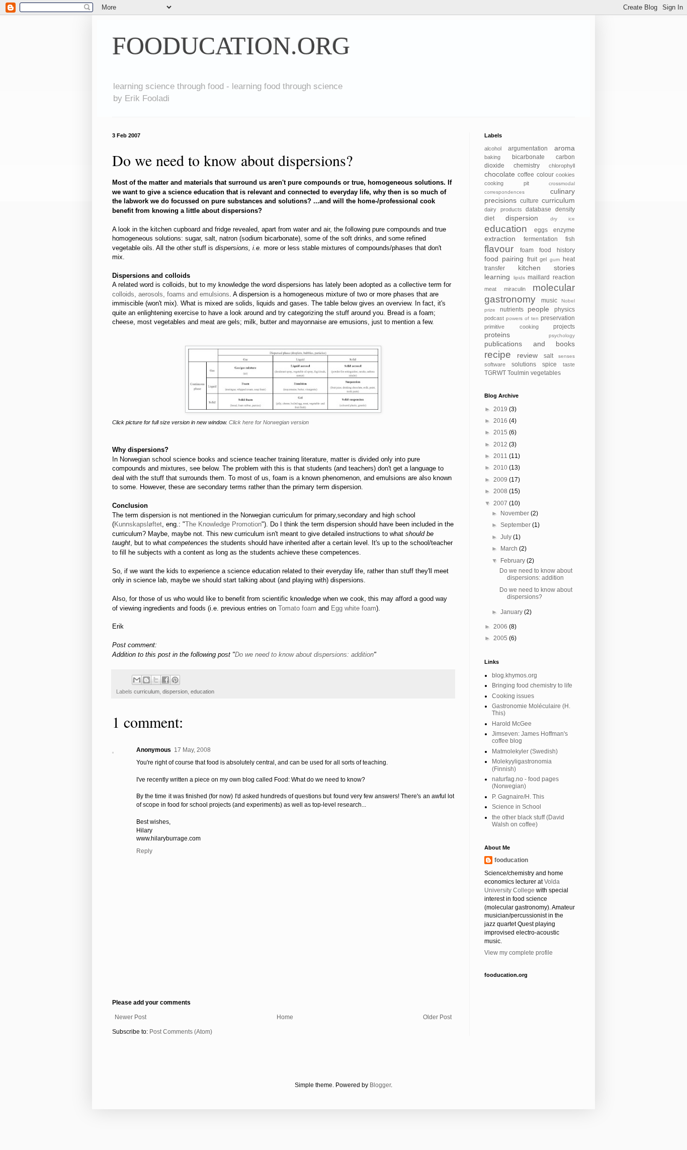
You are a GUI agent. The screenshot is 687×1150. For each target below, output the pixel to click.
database (538, 209)
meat (490, 289)
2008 (501, 491)
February (513, 560)
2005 (501, 638)
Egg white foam (353, 608)
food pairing (504, 259)
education (202, 691)
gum (555, 259)
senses (566, 356)
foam (527, 250)
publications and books (529, 344)
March (509, 548)
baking (492, 157)
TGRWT (495, 372)
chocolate (499, 174)
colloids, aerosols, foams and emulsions (170, 294)
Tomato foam (297, 608)
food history (557, 250)
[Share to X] (156, 680)
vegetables (546, 372)
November (515, 513)
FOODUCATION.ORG (231, 46)
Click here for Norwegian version (269, 422)
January (512, 612)
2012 (501, 444)
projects (564, 326)
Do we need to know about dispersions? (535, 593)
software (494, 364)
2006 (501, 626)
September (516, 524)
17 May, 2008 (192, 749)
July (506, 537)
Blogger (380, 1085)
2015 (501, 432)
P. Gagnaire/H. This (518, 796)
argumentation (528, 148)
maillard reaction (551, 277)
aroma (564, 148)
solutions (523, 364)
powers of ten (522, 318)
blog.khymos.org (514, 675)
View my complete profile (518, 952)
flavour (498, 249)
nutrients (512, 309)
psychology (562, 335)
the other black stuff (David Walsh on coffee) (528, 821)
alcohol (492, 148)
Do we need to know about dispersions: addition (304, 654)
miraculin (515, 289)
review (527, 355)
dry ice (562, 218)
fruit (532, 259)
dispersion (175, 691)
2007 (501, 503)
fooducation (511, 860)
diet (489, 218)
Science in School (516, 806)
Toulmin (518, 372)
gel (543, 259)
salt (548, 355)
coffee (526, 174)
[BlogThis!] (146, 680)
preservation (558, 318)
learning (497, 277)
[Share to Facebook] (165, 680)
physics (564, 309)
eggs (541, 230)
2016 (501, 420)
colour (545, 174)
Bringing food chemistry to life (532, 685)
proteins (497, 335)
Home (285, 1017)
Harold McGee (512, 723)
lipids (519, 277)
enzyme (564, 230)
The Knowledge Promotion (223, 524)
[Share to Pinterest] (175, 680)
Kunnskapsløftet (138, 524)
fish (570, 239)
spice (549, 364)
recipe (497, 354)
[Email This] (137, 680)
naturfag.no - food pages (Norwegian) (525, 783)
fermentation (541, 239)
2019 (501, 409)
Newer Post (130, 1017)
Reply (144, 851)
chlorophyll (562, 166)
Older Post (437, 1017)
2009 (501, 479)
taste (569, 364)
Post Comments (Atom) (180, 1031)
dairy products (503, 209)
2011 (501, 455)
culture (529, 200)
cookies (565, 175)
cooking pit (506, 183)
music (549, 300)
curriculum (146, 691)
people (538, 309)
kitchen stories (546, 268)
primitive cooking (511, 327)
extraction (500, 239)
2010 (501, 467)
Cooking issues (513, 696)
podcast (494, 318)
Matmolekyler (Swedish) (525, 751)
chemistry (526, 165)
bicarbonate (528, 157)
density (565, 209)
